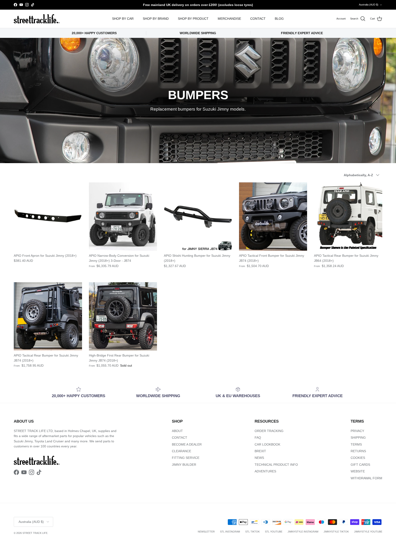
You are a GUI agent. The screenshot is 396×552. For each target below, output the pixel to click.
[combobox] (255, 285)
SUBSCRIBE (255, 324)
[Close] (307, 219)
